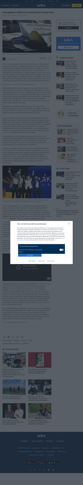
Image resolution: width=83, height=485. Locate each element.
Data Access (41, 261)
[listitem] (41, 246)
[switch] (61, 250)
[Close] (69, 224)
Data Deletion (32, 261)
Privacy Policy (50, 261)
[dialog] (41, 242)
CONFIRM (30, 255)
